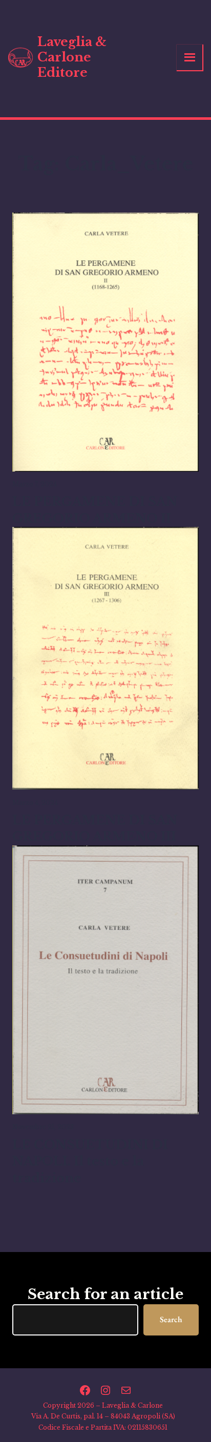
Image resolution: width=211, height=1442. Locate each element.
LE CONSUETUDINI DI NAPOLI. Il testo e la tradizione (90, 1161)
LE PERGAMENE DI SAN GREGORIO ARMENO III (94, 828)
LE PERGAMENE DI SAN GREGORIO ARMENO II (94, 509)
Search (171, 1319)
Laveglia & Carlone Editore (72, 57)
